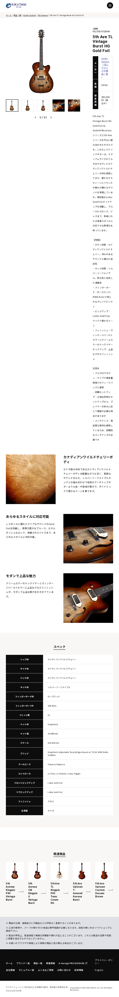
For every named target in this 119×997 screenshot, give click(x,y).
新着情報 (50, 963)
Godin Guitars (29, 15)
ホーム (9, 15)
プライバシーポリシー (104, 962)
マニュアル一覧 (26, 970)
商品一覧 (17, 15)
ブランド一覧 (23, 963)
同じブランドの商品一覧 (105, 69)
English (99, 970)
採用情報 (78, 970)
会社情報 (10, 970)
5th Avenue (43, 15)
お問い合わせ (64, 970)
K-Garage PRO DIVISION (71, 963)
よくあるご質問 (46, 970)
